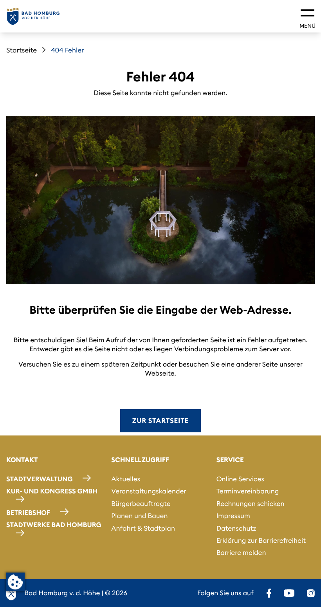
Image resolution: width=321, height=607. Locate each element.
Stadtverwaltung (39, 479)
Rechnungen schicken (250, 503)
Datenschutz (236, 528)
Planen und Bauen (139, 515)
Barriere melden (241, 552)
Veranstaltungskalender (148, 491)
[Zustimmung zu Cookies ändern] (15, 582)
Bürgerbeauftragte (140, 503)
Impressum (233, 515)
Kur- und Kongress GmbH (51, 491)
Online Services (240, 479)
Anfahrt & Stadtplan (143, 528)
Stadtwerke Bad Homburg (53, 524)
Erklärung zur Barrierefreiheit (261, 540)
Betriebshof (28, 512)
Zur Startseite (160, 420)
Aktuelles (125, 479)
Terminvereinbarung (247, 491)
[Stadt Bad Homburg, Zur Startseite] (33, 16)
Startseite (21, 50)
